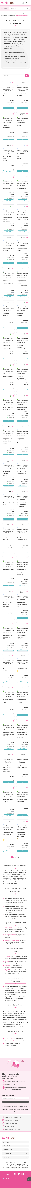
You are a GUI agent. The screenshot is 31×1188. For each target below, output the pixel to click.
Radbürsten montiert (8, 376)
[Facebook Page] (15, 1174)
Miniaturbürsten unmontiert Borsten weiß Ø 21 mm (22, 834)
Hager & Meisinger (10, 970)
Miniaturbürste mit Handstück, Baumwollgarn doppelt (7, 440)
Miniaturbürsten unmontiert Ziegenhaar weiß (22, 734)
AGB (12, 1108)
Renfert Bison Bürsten (10, 934)
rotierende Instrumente (15, 1041)
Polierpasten (12, 1038)
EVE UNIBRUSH (9, 928)
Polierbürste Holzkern (22, 217)
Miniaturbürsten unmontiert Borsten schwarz (22, 282)
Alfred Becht (8, 965)
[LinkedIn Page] (19, 1174)
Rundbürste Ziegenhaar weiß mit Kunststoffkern (22, 801)
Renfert (7, 961)
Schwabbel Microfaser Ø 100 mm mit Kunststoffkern (22, 504)
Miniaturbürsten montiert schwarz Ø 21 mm (8, 571)
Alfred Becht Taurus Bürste (12, 940)
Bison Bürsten (6, 188)
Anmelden (15, 1102)
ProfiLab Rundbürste (22, 667)
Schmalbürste (6, 345)
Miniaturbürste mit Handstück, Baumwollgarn (21, 571)
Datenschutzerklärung (20, 1108)
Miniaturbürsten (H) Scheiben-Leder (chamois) (8, 767)
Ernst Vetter (8, 956)
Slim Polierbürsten (21, 188)
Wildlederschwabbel (22, 471)
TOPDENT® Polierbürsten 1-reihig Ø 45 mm (22, 604)
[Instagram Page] (23, 1174)
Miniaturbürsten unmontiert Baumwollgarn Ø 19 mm (22, 701)
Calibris (19, 125)
